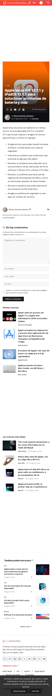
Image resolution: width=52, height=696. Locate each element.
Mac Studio (22, 375)
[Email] (15, 109)
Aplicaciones (23, 345)
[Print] (23, 109)
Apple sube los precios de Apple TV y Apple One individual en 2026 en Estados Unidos (32, 317)
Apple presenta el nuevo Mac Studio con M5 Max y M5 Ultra (31, 368)
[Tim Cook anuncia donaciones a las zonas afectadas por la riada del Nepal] (9, 446)
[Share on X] (11, 109)
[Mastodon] (29, 659)
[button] (29, 3)
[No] (48, 685)
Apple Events (23, 360)
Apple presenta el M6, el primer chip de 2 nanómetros (32, 485)
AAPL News (22, 451)
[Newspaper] (10, 659)
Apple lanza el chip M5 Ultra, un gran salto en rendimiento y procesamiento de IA (33, 472)
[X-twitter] (24, 659)
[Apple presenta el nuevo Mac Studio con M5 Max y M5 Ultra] (9, 369)
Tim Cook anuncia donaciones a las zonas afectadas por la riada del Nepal (33, 445)
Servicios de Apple (25, 325)
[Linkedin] (19, 659)
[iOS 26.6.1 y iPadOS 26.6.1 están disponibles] (42, 601)
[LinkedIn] (48, 209)
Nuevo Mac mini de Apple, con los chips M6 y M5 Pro (33, 458)
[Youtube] (44, 659)
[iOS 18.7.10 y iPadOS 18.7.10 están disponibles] (42, 586)
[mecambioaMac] (15, 3)
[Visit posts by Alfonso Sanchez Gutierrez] (5, 209)
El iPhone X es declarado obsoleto (18, 615)
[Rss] (5, 659)
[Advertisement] (26, 33)
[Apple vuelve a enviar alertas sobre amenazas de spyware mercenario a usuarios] (42, 569)
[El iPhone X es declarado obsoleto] (42, 615)
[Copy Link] (19, 109)
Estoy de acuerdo (19, 691)
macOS (20, 479)
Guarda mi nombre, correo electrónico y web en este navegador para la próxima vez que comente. (26, 292)
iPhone (6, 612)
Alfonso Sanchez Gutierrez (23, 116)
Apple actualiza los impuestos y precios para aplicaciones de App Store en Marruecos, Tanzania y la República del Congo (33, 336)
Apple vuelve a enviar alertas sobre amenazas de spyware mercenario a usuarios (16, 571)
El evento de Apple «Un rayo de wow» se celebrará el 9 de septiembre (33, 353)
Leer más (35, 691)
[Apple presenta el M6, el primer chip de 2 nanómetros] (9, 488)
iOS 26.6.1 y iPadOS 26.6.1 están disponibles (16, 601)
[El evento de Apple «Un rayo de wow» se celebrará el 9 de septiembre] (9, 354)
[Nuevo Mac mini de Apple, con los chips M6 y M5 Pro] (9, 460)
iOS (8, 85)
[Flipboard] (15, 659)
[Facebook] (34, 659)
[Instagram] (39, 659)
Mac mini (21, 463)
